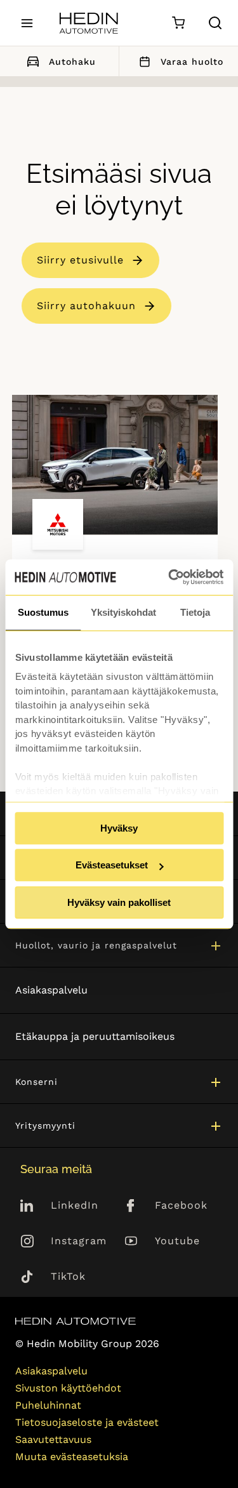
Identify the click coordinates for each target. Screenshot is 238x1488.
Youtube (177, 1241)
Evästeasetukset (112, 865)
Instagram (79, 1241)
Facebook (181, 1205)
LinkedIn (74, 1205)
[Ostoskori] (178, 23)
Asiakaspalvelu (51, 990)
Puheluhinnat (48, 1405)
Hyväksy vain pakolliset (119, 902)
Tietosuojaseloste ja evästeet (87, 1422)
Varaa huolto (192, 61)
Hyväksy (119, 828)
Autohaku (72, 61)
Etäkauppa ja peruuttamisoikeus (95, 1036)
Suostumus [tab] (43, 612)
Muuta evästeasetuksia (71, 1457)
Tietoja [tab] (195, 612)
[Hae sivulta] (215, 23)
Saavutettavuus (53, 1439)
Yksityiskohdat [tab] (123, 612)
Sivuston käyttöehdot (68, 1388)
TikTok (68, 1276)
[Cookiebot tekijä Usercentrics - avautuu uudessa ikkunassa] (169, 577)
